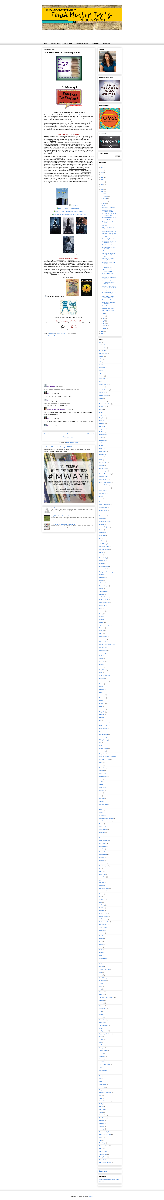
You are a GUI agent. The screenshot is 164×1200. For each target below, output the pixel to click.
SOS (100, 1011)
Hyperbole (102, 689)
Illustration (102, 695)
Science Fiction (103, 958)
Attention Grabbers (104, 390)
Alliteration (102, 367)
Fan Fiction (102, 611)
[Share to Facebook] (74, 333)
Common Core (103, 513)
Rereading (101, 936)
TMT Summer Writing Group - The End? (108, 270)
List (100, 742)
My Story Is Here (55, 43)
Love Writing (102, 751)
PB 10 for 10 (102, 849)
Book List (101, 443)
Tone (100, 1067)
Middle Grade (102, 773)
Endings (101, 589)
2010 (102, 333)
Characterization (103, 479)
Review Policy (106, 43)
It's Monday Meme (52, 335)
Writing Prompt (103, 1157)
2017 (102, 179)
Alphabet (101, 373)
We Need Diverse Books (105, 1101)
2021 (102, 170)
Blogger (90, 1196)
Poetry (101, 871)
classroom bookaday (104, 485)
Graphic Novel (103, 670)
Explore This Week (104, 597)
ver (100, 1073)
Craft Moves (102, 541)
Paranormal (102, 838)
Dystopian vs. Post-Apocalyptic (107, 572)
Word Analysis (102, 1115)
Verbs (100, 1076)
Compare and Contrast (104, 521)
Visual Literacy (103, 1084)
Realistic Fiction (103, 924)
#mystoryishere (103, 348)
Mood (100, 779)
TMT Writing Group (104, 1064)
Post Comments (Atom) (72, 442)
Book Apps (102, 432)
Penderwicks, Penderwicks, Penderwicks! (108, 302)
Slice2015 (101, 1006)
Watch (100, 1098)
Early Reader (102, 577)
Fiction (101, 622)
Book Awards (102, 435)
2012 (102, 191)
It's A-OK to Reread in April (106, 723)
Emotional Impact (103, 586)
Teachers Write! (95, 43)
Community (102, 519)
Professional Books (104, 888)
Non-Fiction (102, 815)
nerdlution (101, 801)
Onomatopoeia (103, 829)
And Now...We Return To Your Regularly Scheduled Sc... (109, 255)
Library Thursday (103, 740)
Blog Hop (101, 421)
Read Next (102, 910)
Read (100, 902)
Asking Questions (103, 384)
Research (101, 938)
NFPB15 (101, 810)
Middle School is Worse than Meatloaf (109, 278)
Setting (101, 975)
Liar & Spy (105, 290)
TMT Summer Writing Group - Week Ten (108, 296)
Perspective (102, 857)
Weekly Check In (103, 1104)
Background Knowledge (105, 404)
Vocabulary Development (105, 1092)
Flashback (101, 630)
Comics (101, 499)
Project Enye (102, 891)
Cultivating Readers (104, 547)
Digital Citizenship (104, 566)
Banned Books (102, 407)
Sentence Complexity (104, 969)
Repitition (101, 933)
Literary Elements (103, 748)
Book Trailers (102, 451)
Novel (100, 824)
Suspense (101, 1039)
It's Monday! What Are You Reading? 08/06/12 (109, 293)
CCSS (100, 460)
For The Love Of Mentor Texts (107, 644)
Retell (100, 941)
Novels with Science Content (109, 231)
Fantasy (101, 614)
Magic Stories (102, 754)
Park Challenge (103, 843)
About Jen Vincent (67, 43)
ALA (100, 362)
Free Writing (102, 653)
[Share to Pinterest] (75, 333)
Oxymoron (102, 835)
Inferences (101, 709)
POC (100, 868)
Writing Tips (102, 1160)
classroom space (103, 491)
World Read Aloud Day (105, 1134)
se (99, 961)
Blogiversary (102, 429)
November (105, 196)
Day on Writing (103, 558)
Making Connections (104, 759)
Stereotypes (102, 1022)
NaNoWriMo (102, 787)
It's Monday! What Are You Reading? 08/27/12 (109, 218)
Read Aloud (102, 908)
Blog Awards (102, 418)
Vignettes (101, 1081)
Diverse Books (102, 569)
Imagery (101, 700)
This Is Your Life (103, 1062)
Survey (101, 1036)
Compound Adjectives (104, 527)
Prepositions (102, 885)
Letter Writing (103, 737)
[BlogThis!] (71, 333)
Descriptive (102, 561)
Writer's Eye (102, 1143)
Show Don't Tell (103, 983)
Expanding (102, 594)
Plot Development (103, 866)
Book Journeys (81, 114)
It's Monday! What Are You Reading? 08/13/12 (109, 266)
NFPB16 (101, 812)
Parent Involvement (104, 840)
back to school (102, 401)
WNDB (101, 1112)
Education (101, 583)
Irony (100, 720)
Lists (100, 745)
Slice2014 (101, 1003)
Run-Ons (101, 955)
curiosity (101, 552)
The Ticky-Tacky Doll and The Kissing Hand (109, 214)
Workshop (101, 1126)
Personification (103, 854)
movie (100, 782)
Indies (100, 706)
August (104, 203)
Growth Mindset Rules (104, 675)
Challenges (102, 465)
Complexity (102, 524)
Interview (101, 714)
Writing (101, 1148)
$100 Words (102, 351)
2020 (102, 172)
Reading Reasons (103, 919)
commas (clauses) (103, 507)
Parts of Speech (103, 846)
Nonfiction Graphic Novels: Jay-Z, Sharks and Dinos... (109, 287)
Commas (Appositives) (104, 505)
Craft (100, 538)
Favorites (101, 616)
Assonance (101, 387)
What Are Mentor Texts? (82, 43)
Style (100, 1028)
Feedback (101, 619)
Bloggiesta (102, 426)
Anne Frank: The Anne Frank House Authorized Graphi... (109, 235)
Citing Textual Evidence (105, 482)
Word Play (101, 1120)
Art (100, 381)
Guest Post (102, 678)
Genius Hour (102, 656)
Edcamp (101, 580)
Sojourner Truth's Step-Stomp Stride (108, 259)
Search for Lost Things (108, 300)
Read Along (102, 905)
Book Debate (102, 440)
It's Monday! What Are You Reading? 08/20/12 (109, 241)
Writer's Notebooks (104, 1146)
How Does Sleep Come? (108, 245)
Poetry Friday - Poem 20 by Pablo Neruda (61, 516)
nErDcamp (102, 798)
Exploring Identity (104, 600)
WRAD (101, 1137)
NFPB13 (101, 807)
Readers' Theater (103, 913)
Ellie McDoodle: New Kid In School (108, 263)
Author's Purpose (103, 395)
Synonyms (101, 1048)
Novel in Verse (102, 826)
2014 (102, 187)
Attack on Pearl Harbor (108, 310)
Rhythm (101, 950)
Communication (103, 516)
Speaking (101, 1017)
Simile (100, 986)
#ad (100, 342)
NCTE (101, 793)
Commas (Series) (103, 510)
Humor (101, 684)
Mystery (101, 784)
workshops (101, 1129)
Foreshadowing (103, 647)
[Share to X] (72, 333)
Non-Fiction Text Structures (106, 818)
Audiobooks (102, 393)
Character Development (105, 474)
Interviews (101, 717)
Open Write (102, 832)
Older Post (90, 434)
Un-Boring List (103, 1070)
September (105, 201)
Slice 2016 (101, 992)
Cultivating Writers (104, 549)
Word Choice (102, 1118)
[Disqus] (69, 360)
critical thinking (103, 544)
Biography (101, 415)
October (105, 198)
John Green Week (103, 728)
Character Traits (103, 477)
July (104, 313)
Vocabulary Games (55, 507)
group (100, 672)
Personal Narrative (103, 852)
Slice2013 (101, 1000)
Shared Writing (103, 978)
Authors (101, 398)
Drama (103, 205)
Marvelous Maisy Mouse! (108, 308)
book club (101, 437)
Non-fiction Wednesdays (105, 821)
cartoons (101, 457)
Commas (101, 502)
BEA (100, 412)
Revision (101, 944)
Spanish (101, 1014)
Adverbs (101, 359)
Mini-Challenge (103, 776)
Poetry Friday (102, 874)
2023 (102, 165)
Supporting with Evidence (105, 1034)
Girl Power (102, 661)
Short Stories (102, 980)
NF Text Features (103, 804)
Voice (100, 1095)
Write (100, 1140)
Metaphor (101, 770)
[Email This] (69, 333)
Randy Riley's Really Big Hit (108, 228)
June (104, 316)
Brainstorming (102, 454)
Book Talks (102, 449)
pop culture (102, 880)
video (100, 1078)
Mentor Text (102, 768)
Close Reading (102, 493)
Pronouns (101, 894)
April (104, 321)
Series (100, 972)
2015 (102, 184)
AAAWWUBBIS (103, 353)
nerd (100, 796)
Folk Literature (103, 636)
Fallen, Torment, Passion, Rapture (108, 274)
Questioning (102, 899)
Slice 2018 (101, 994)
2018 (102, 177)
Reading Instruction (104, 916)
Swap (100, 1042)
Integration (102, 712)
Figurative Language (104, 625)
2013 (102, 189)
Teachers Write (103, 1050)
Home (45, 43)
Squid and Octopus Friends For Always (108, 247)
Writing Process (103, 1154)
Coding (101, 496)
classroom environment (104, 488)
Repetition (102, 930)
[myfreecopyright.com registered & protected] (109, 1181)
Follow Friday (102, 639)
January (105, 328)
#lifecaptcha (102, 345)
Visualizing (102, 1087)
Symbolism (102, 1045)
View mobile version (69, 437)
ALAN (101, 365)
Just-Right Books (103, 734)
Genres (101, 658)
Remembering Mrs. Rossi (108, 239)
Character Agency (103, 471)
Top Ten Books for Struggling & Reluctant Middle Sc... (108, 282)
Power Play (105, 306)
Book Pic (101, 446)
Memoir (101, 765)
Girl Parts (104, 225)
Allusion (101, 370)
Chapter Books (103, 468)
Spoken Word (102, 1020)
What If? (101, 1106)
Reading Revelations (104, 922)
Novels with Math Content (108, 208)
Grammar (101, 667)
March (104, 323)
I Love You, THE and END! (107, 222)
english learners (103, 591)
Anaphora (101, 376)
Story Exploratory (103, 1025)
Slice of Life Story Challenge (106, 997)
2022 (102, 167)
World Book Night (104, 1132)
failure (100, 608)
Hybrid (101, 686)
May (104, 318)
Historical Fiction (103, 681)
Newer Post (47, 434)
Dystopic (101, 575)
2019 (102, 175)
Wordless (101, 1123)
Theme (101, 1059)
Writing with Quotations (105, 1162)
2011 (102, 331)
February (105, 326)
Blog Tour (101, 423)
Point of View (102, 877)
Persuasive (101, 860)
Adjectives (101, 356)
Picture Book (102, 863)
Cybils (100, 555)
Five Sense (101, 628)
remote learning (103, 927)
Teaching (101, 1053)
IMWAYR (101, 703)
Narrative (101, 790)
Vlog (100, 1090)
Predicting (101, 882)
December (105, 194)
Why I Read (102, 1109)
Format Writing (103, 650)
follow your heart (103, 642)
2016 (102, 182)
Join (100, 731)
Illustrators (102, 698)
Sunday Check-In (103, 1031)
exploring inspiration (104, 602)
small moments (102, 1008)
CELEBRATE (103, 463)
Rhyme (101, 947)
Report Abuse (103, 1171)
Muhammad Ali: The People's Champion (107, 210)
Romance (101, 952)
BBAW (101, 409)
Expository (102, 605)
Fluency (101, 633)
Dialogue (101, 563)
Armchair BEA (102, 379)
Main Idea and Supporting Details (107, 756)
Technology (102, 1056)
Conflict (101, 530)
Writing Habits (103, 1151)
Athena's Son (105, 251)
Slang (100, 989)
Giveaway (101, 664)
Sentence (101, 966)
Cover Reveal (102, 535)
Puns (100, 896)
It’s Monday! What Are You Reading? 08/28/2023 (58, 447)
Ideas (100, 692)
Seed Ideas (101, 964)
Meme (100, 762)
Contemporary (102, 533)
